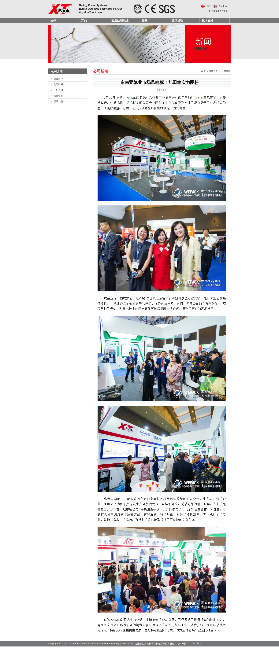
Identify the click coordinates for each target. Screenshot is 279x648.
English (223, 6)
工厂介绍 (58, 90)
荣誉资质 (58, 95)
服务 (144, 20)
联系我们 (58, 101)
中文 (209, 6)
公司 (54, 20)
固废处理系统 (119, 20)
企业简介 (58, 78)
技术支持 (207, 20)
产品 (84, 20)
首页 (203, 71)
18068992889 (219, 11)
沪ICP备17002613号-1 (189, 643)
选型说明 (177, 20)
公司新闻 (58, 84)
